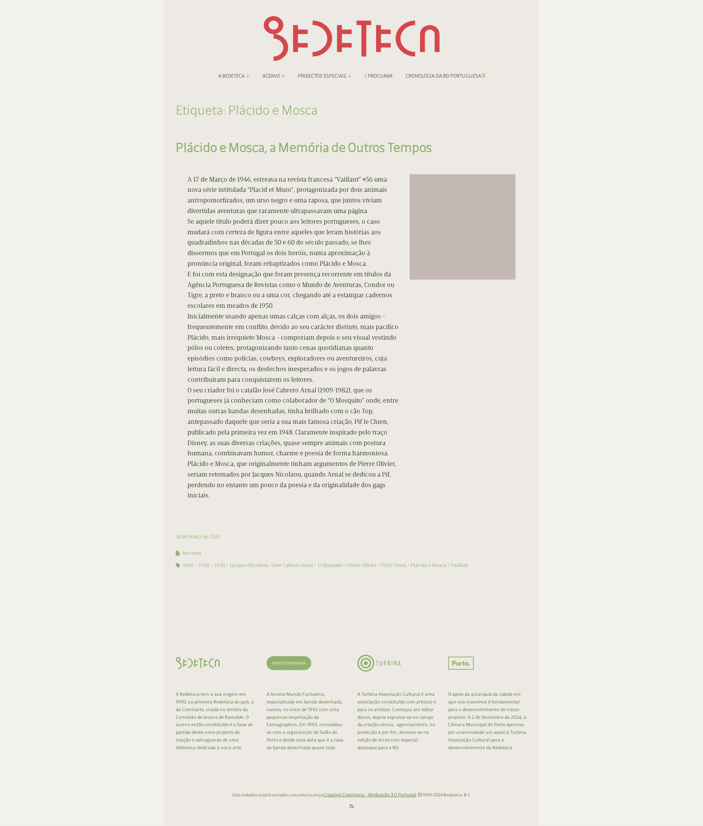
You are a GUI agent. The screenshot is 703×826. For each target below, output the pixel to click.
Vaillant (459, 565)
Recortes (192, 553)
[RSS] (351, 806)
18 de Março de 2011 (198, 537)
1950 (220, 565)
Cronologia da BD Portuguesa (444, 76)
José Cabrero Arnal (293, 565)
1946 (188, 565)
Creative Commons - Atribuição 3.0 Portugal (369, 794)
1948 (204, 565)
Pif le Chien (393, 565)
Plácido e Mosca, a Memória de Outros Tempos (304, 147)
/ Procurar (378, 76)
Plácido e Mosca (428, 565)
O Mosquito (330, 565)
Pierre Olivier (361, 565)
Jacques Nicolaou (249, 565)
